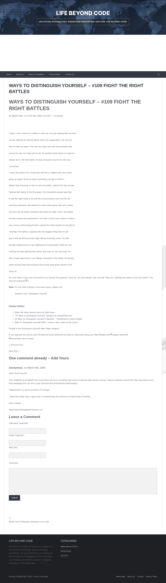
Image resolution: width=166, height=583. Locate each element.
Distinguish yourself (31, 328)
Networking (66, 551)
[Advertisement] (83, 53)
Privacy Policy (54, 74)
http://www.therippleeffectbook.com (26, 409)
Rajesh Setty (17, 116)
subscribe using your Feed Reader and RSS (101, 334)
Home (8, 74)
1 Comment (57, 116)
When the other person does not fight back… (35, 312)
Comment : (14, 463)
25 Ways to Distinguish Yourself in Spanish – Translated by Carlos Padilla (48, 319)
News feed (120, 576)
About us (131, 576)
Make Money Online (69, 546)
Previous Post (17, 345)
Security (64, 555)
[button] (158, 74)
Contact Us (69, 74)
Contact (140, 576)
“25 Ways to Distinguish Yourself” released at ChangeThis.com (43, 315)
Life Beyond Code (83, 13)
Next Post (13, 351)
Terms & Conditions (36, 74)
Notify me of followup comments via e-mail (29, 521)
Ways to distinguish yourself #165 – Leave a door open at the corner (46, 322)
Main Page (45, 328)
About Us (20, 74)
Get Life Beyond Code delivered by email (52, 334)
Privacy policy (151, 576)
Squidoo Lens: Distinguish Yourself (31, 293)
